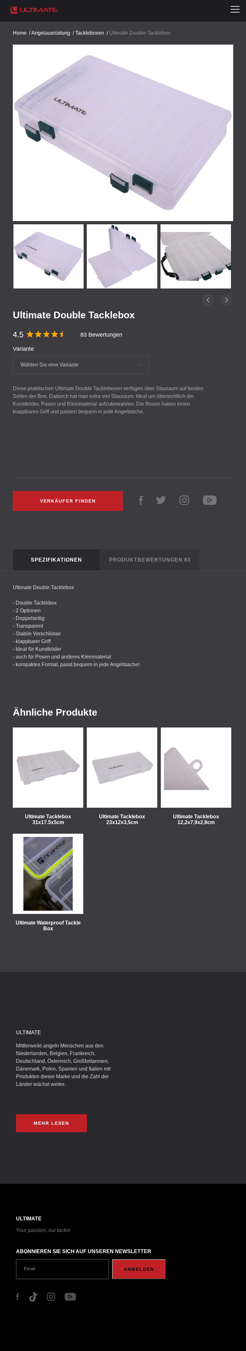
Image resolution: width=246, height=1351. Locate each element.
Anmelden (139, 1269)
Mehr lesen (51, 1123)
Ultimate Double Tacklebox (139, 33)
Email (29, 1268)
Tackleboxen (89, 33)
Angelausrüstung (50, 33)
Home (20, 33)
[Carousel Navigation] (123, 127)
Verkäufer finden (68, 500)
